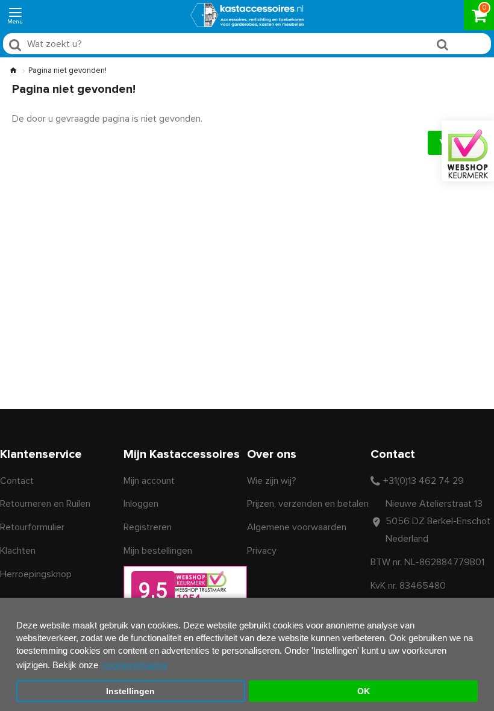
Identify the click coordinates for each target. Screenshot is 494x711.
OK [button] (363, 691)
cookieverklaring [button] (134, 665)
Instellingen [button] (130, 691)
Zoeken (467, 46)
